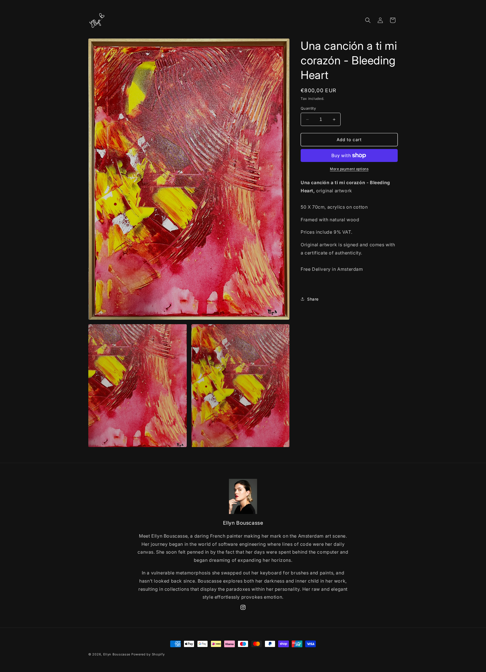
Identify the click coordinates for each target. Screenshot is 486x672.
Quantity (308, 108)
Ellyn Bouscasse (117, 654)
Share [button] (313, 299)
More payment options (349, 169)
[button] (368, 20)
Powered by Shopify (148, 654)
